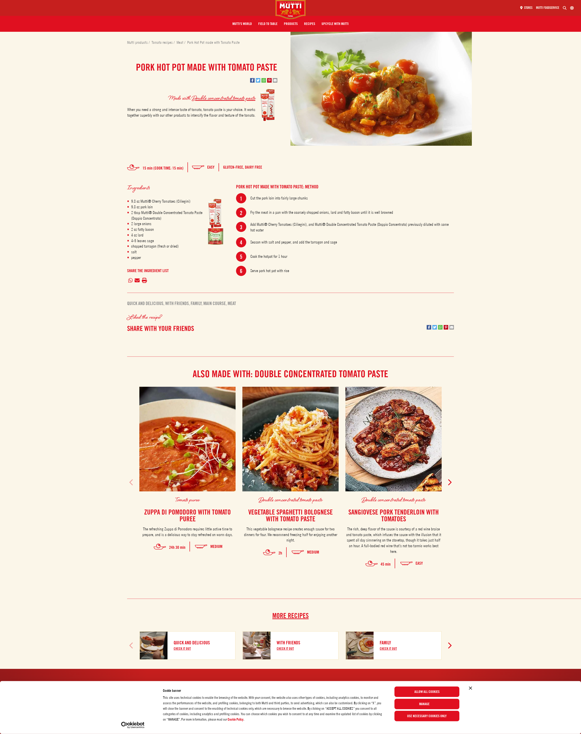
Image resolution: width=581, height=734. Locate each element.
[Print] (144, 281)
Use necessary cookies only (427, 716)
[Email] (137, 281)
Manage (424, 704)
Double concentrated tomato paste (223, 98)
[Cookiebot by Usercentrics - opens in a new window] (133, 725)
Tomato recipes (163, 42)
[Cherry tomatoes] (215, 236)
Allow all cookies (427, 692)
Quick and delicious (145, 303)
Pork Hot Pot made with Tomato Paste (213, 42)
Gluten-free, (234, 167)
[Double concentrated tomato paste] (215, 213)
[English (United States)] (572, 8)
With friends (177, 303)
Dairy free (253, 167)
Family (196, 303)
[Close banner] (470, 688)
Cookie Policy (235, 719)
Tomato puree (187, 499)
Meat (180, 42)
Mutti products (138, 42)
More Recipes (290, 615)
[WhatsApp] (130, 281)
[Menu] (139, 8)
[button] (242, 24)
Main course (214, 303)
